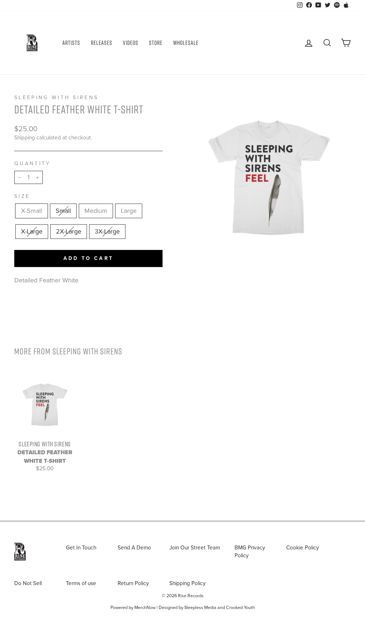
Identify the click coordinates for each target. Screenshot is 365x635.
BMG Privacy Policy (250, 551)
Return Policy (133, 583)
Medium (95, 211)
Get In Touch (81, 547)
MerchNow (144, 607)
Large (129, 211)
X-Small (31, 211)
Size (22, 196)
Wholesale (186, 43)
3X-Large (107, 231)
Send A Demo (134, 547)
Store (156, 43)
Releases (101, 43)
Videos (130, 43)
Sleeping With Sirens (56, 97)
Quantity (32, 163)
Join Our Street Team (194, 547)
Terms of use (81, 583)
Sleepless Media (200, 607)
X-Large (31, 231)
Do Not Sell (28, 583)
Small (63, 211)
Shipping (24, 137)
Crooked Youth (240, 607)
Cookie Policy (302, 547)
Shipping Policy (187, 583)
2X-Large (68, 231)
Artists (71, 43)
